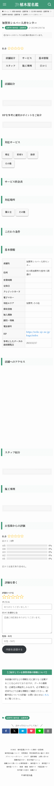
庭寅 (21, 767)
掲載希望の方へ (20, 760)
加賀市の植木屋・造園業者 (16, 27)
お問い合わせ (43, 756)
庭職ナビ (33, 770)
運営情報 (33, 756)
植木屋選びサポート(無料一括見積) (31, 749)
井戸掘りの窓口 (23, 770)
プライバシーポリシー (14, 756)
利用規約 (24, 753)
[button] (6, 731)
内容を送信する (14, 649)
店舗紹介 (10, 58)
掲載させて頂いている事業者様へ (16, 763)
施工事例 (27, 65)
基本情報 (43, 58)
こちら (46, 694)
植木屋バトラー (12, 767)
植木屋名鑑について (12, 753)
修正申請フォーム (33, 760)
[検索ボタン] (49, 4)
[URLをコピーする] (48, 731)
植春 (26, 767)
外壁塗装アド (43, 767)
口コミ (43, 65)
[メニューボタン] (4, 4)
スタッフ (10, 65)
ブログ (26, 756)
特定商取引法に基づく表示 (39, 753)
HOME (13, 749)
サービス (27, 58)
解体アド (32, 767)
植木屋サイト (35, 763)
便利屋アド (46, 763)
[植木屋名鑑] (27, 4)
